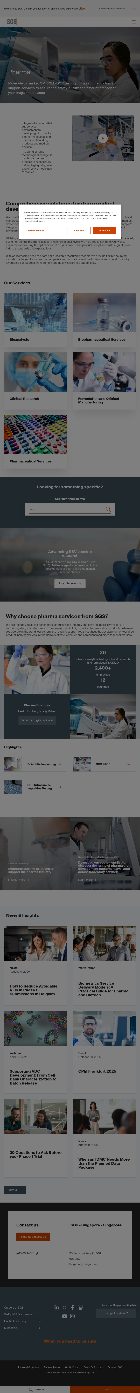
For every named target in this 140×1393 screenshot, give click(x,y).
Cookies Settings (35, 230)
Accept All (104, 230)
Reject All (79, 230)
